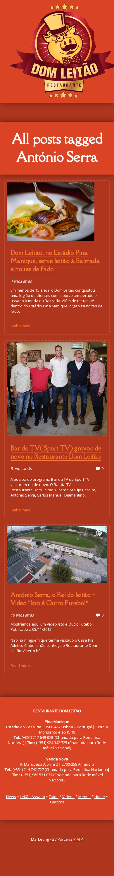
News (11, 796)
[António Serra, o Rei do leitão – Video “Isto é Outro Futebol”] (57, 554)
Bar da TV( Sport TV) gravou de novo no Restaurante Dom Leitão (56, 452)
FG (52, 839)
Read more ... (22, 665)
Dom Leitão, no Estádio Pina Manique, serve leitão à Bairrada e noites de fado (55, 260)
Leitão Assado (32, 796)
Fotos (53, 796)
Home (99, 796)
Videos (68, 796)
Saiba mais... (22, 325)
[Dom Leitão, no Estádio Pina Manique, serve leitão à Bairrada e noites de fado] (57, 211)
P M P (78, 839)
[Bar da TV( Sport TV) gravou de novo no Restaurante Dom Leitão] (57, 389)
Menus (84, 796)
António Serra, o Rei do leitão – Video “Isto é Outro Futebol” (53, 599)
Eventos (57, 801)
